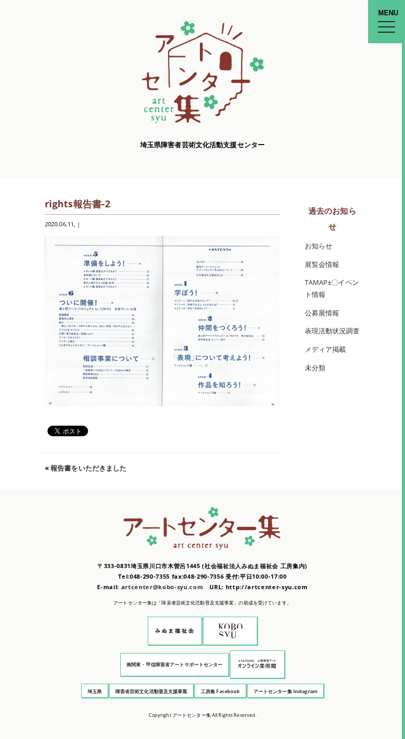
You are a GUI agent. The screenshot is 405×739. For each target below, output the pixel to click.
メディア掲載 (325, 349)
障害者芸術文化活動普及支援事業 (151, 691)
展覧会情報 (322, 264)
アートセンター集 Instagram (285, 691)
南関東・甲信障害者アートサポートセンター (175, 664)
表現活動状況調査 (332, 331)
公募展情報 (322, 313)
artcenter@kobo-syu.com (162, 587)
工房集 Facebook (220, 691)
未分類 (315, 367)
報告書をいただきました (89, 468)
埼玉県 (95, 691)
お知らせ (319, 246)
